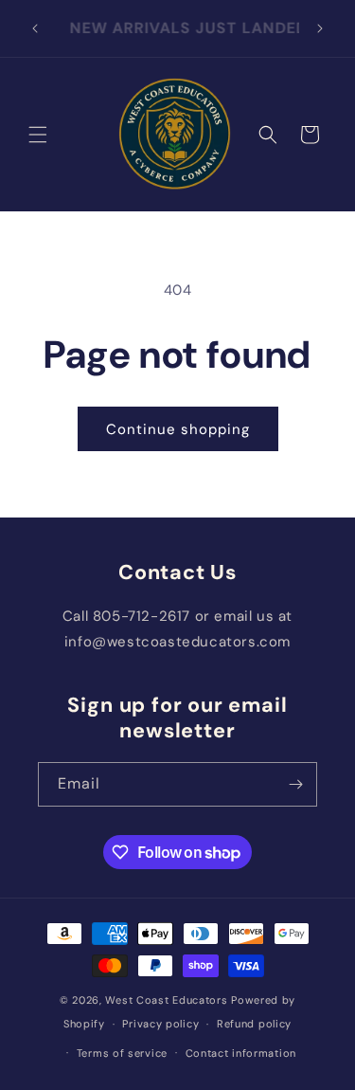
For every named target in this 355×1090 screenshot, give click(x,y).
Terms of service (122, 1053)
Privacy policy (160, 1023)
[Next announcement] (320, 28)
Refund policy (254, 1023)
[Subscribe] (295, 784)
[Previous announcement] (35, 28)
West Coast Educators (166, 1000)
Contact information (241, 1053)
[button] (38, 134)
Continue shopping (178, 429)
